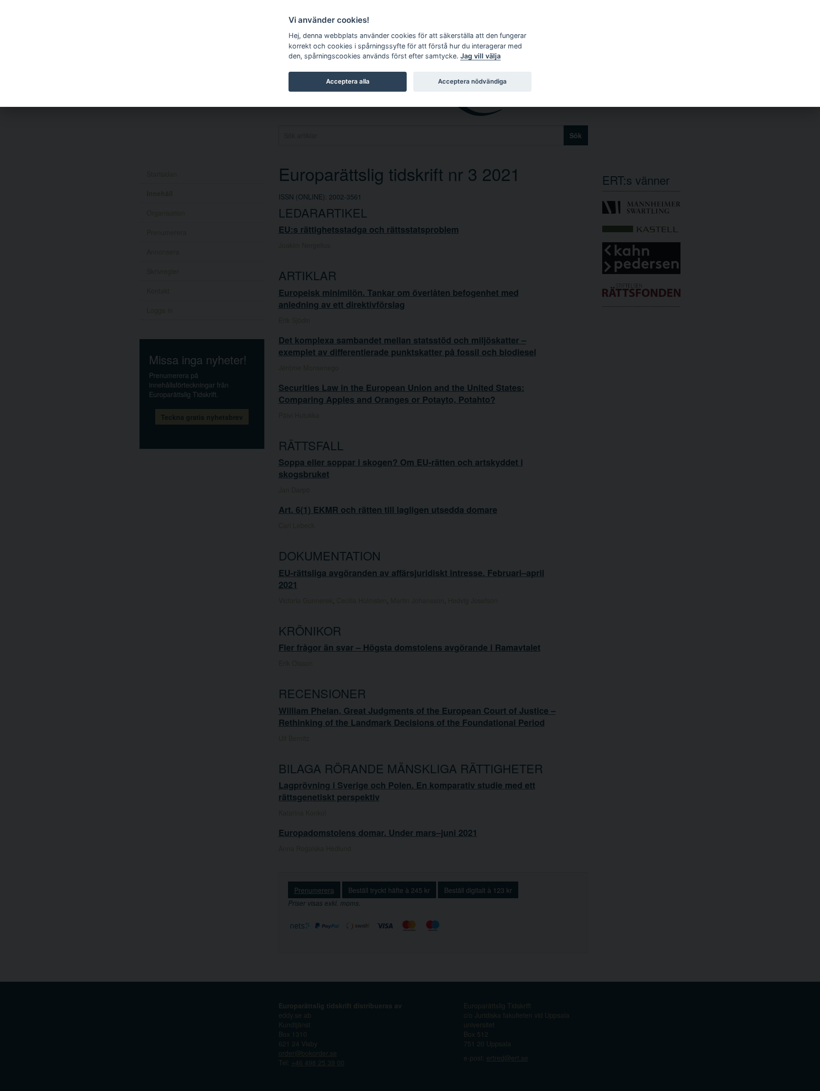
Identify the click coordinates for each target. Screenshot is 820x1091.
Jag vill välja (480, 56)
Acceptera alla (348, 81)
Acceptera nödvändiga (472, 81)
